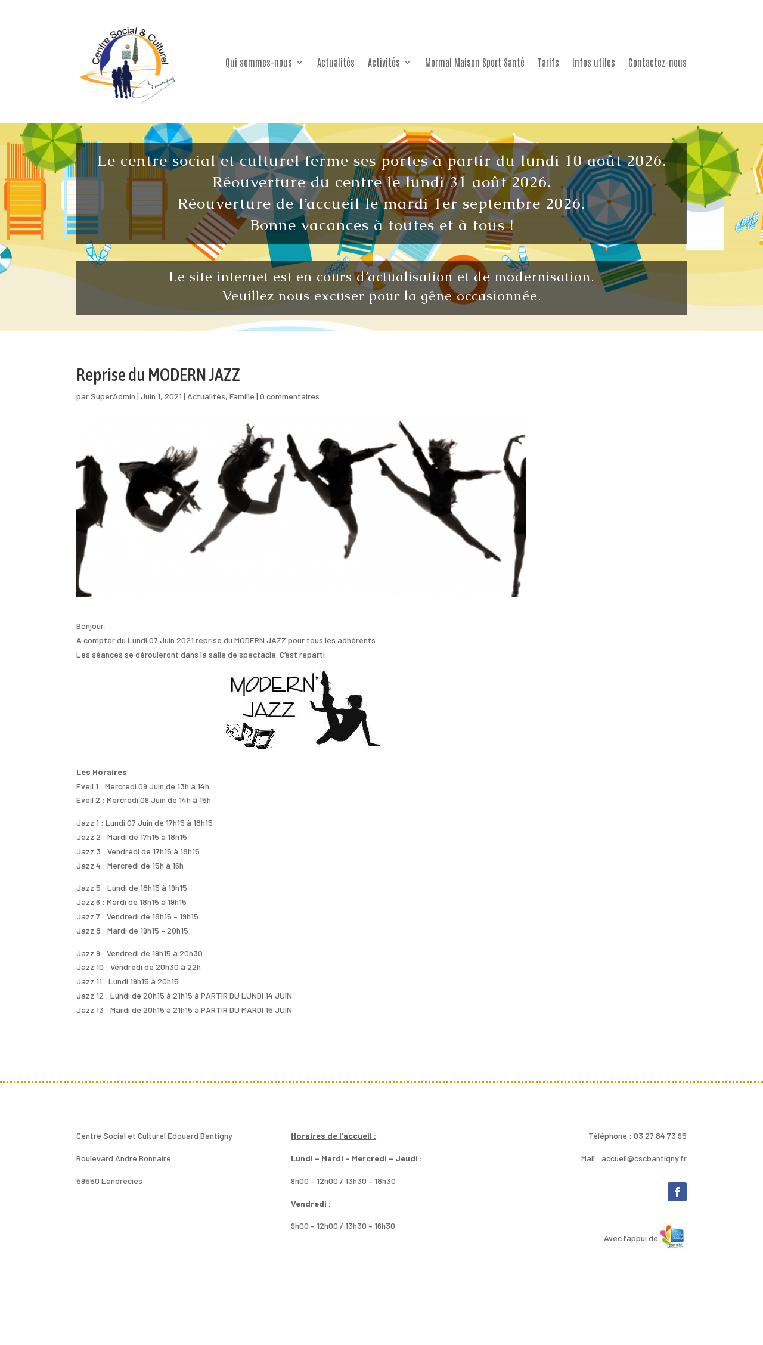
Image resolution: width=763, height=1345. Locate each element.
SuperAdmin (113, 396)
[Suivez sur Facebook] (677, 1191)
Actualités (336, 62)
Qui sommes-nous (258, 62)
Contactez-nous (657, 62)
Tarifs (548, 62)
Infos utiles (593, 62)
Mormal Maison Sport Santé (475, 62)
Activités (384, 62)
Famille (242, 396)
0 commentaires (290, 396)
